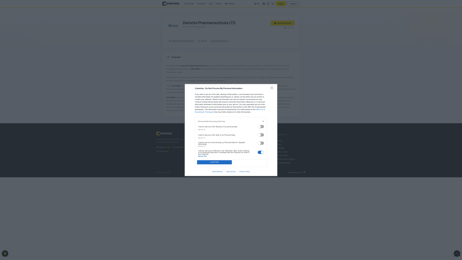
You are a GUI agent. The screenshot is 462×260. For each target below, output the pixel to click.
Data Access (231, 171)
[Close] (272, 88)
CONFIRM (214, 162)
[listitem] (231, 121)
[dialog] (231, 130)
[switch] (261, 126)
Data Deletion (217, 171)
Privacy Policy (244, 171)
